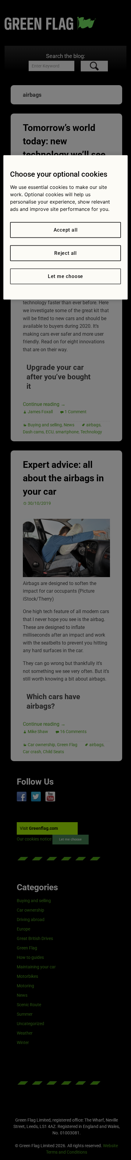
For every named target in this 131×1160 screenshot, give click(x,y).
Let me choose (65, 276)
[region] (65, 227)
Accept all (66, 230)
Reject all (65, 253)
